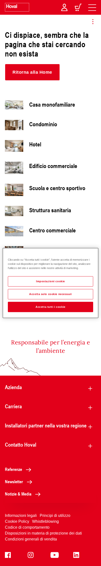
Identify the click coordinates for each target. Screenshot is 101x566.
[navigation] (92, 7)
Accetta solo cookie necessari (50, 294)
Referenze (13, 469)
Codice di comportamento (27, 527)
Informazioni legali (21, 515)
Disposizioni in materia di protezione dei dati (43, 533)
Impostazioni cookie (50, 281)
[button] (32, 72)
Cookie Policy (17, 521)
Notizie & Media (18, 494)
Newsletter (14, 481)
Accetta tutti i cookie (50, 306)
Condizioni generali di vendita (31, 539)
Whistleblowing (45, 521)
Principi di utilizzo (55, 515)
